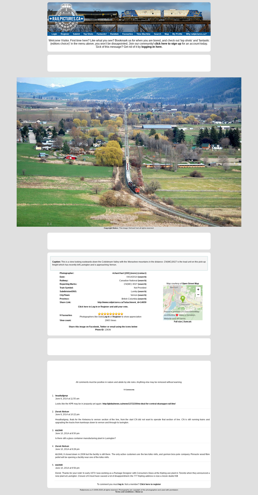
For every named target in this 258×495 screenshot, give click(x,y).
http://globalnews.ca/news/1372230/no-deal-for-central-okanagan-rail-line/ (139, 404)
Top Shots (88, 34)
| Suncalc (187, 321)
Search (157, 34)
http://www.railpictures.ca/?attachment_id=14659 (122, 302)
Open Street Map (190, 283)
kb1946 (59, 430)
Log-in (106, 316)
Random (114, 34)
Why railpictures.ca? (196, 34)
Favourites (127, 34)
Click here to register (150, 484)
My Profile (177, 34)
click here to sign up (167, 43)
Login (54, 34)
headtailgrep (61, 395)
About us (139, 492)
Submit (76, 34)
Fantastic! (102, 34)
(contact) (141, 273)
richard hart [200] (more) (124, 273)
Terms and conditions (124, 492)
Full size (178, 321)
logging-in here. (151, 46)
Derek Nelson (62, 411)
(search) (141, 277)
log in (121, 484)
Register (65, 34)
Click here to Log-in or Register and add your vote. (103, 306)
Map (167, 34)
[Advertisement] (129, 63)
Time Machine (143, 34)
